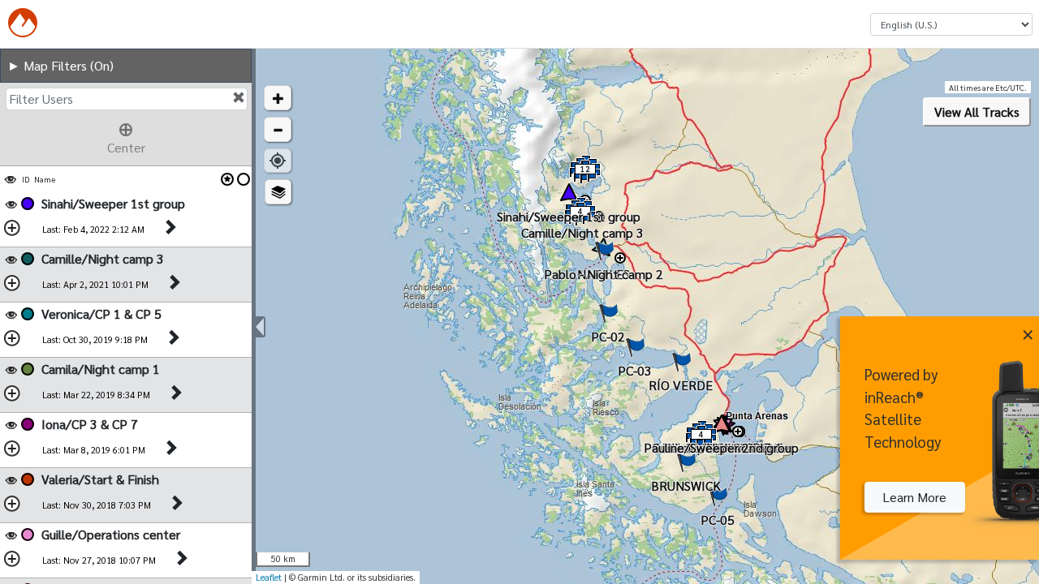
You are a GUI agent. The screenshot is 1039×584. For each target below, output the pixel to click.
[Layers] (278, 192)
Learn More (914, 496)
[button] (277, 97)
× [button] (1028, 332)
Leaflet (269, 577)
